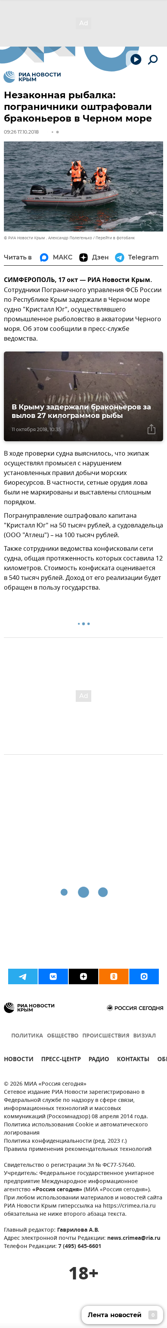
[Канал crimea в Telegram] (23, 976)
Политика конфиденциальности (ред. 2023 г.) (65, 1141)
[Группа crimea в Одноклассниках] (114, 976)
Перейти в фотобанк (115, 238)
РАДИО (99, 1060)
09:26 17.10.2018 (21, 132)
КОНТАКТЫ (133, 1060)
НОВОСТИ (18, 1060)
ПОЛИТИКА (27, 1036)
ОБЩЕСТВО (62, 1036)
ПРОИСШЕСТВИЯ (105, 1036)
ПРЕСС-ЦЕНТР (61, 1060)
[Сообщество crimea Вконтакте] (53, 976)
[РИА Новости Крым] (32, 77)
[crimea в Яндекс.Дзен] (83, 976)
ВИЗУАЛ (144, 1036)
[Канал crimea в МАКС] (144, 976)
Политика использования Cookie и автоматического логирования (76, 1129)
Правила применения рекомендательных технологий (77, 1149)
